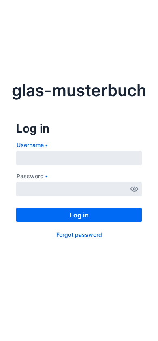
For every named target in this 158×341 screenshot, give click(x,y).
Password (30, 176)
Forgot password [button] (79, 234)
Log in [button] (79, 215)
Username (30, 144)
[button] (134, 189)
